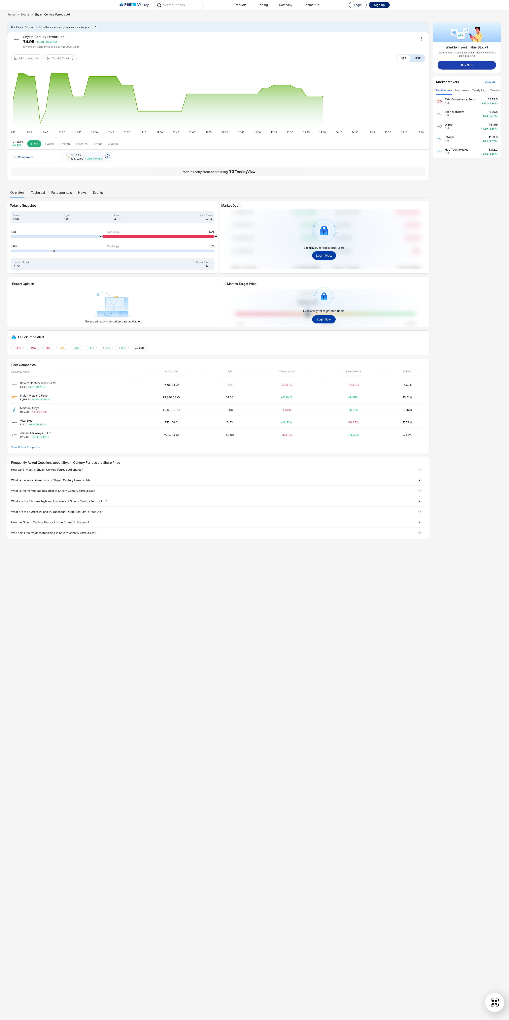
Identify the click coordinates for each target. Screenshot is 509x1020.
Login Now (324, 255)
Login (358, 5)
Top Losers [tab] (462, 90)
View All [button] (490, 82)
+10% (106, 347)
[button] (218, 470)
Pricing (263, 5)
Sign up (379, 5)
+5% (91, 347)
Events (98, 193)
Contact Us (311, 5)
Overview (17, 192)
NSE (403, 58)
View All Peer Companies (25, 447)
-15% (17, 347)
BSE (418, 58)
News (82, 193)
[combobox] (182, 5)
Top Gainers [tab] (443, 90)
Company (285, 5)
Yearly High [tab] (479, 90)
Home (12, 14)
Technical (38, 193)
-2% (62, 347)
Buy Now (467, 65)
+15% (122, 347)
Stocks (24, 14)
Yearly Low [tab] (497, 90)
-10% (33, 347)
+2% (76, 347)
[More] (421, 39)
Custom (140, 347)
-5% (48, 347)
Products (240, 5)
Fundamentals (61, 193)
